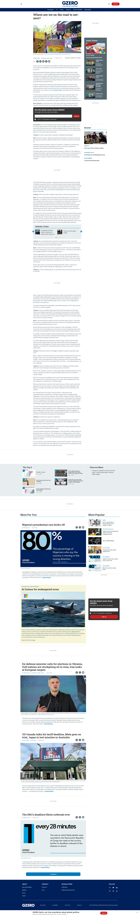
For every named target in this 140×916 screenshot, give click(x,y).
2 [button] (58, 237)
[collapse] (137, 912)
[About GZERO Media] (94, 540)
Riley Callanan (37, 58)
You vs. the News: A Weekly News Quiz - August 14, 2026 (108, 523)
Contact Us (44, 887)
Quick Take (99, 68)
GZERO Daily (64, 887)
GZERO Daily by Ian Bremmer (68, 890)
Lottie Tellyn (33, 672)
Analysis (86, 145)
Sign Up (104, 913)
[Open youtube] (113, 888)
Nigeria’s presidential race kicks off (43, 524)
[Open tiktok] (117, 891)
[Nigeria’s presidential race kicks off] (53, 548)
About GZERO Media (108, 540)
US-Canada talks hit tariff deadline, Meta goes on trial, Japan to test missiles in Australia (51, 736)
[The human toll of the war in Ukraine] (90, 78)
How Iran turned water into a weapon (43, 481)
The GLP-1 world (40, 472)
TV (57, 9)
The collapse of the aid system (99, 96)
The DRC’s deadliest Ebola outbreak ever (46, 814)
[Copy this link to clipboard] (46, 61)
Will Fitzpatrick (26, 527)
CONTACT (45, 884)
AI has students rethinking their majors (43, 489)
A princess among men (91, 160)
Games (104, 520)
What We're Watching (108, 529)
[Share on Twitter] (40, 61)
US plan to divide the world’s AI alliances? (99, 72)
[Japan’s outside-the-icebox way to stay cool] (94, 558)
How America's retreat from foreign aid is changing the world (99, 90)
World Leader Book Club (94, 57)
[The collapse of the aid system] (90, 95)
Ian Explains (99, 93)
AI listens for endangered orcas (94, 155)
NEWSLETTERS (67, 884)
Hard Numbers (88, 158)
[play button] (95, 48)
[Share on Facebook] (37, 61)
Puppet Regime (90, 55)
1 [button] (57, 237)
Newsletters (50, 9)
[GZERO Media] (70, 4)
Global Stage (87, 9)
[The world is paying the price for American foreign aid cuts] (90, 63)
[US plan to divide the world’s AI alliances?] (90, 70)
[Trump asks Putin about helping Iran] (94, 549)
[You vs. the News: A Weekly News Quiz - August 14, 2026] (94, 522)
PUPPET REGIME (77, 9)
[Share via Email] (49, 61)
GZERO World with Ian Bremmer (99, 85)
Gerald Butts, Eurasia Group (46, 58)
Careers (24, 895)
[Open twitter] (110, 888)
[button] (116, 4)
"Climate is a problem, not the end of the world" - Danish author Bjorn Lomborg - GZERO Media (103, 472)
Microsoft (36, 586)
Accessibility (55, 905)
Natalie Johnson (40, 672)
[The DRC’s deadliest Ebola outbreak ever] (53, 838)
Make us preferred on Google (73, 57)
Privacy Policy (46, 119)
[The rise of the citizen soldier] (59, 232)
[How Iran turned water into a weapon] (29, 481)
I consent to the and (46, 119)
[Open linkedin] (117, 888)
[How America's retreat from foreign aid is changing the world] (90, 86)
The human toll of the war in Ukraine (99, 80)
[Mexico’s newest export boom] (94, 567)
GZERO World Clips (99, 61)
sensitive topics (57, 90)
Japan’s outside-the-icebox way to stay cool (110, 559)
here (33, 640)
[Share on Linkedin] (43, 61)
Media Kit (24, 890)
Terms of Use (53, 119)
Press (43, 890)
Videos (62, 9)
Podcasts (68, 9)
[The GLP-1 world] (29, 473)
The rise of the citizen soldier (94, 148)
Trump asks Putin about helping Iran (109, 550)
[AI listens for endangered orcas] (53, 609)
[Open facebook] (110, 891)
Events (23, 893)
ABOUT (24, 884)
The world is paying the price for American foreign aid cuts (99, 65)
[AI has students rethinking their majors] (29, 490)
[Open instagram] (113, 891)
